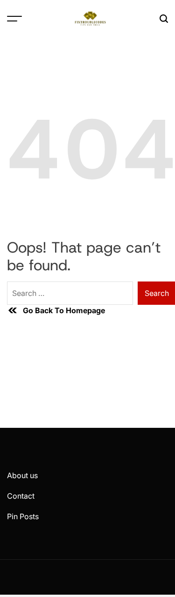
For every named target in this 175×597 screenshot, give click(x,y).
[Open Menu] (14, 18)
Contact (21, 496)
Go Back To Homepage (64, 310)
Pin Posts (23, 516)
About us (22, 475)
